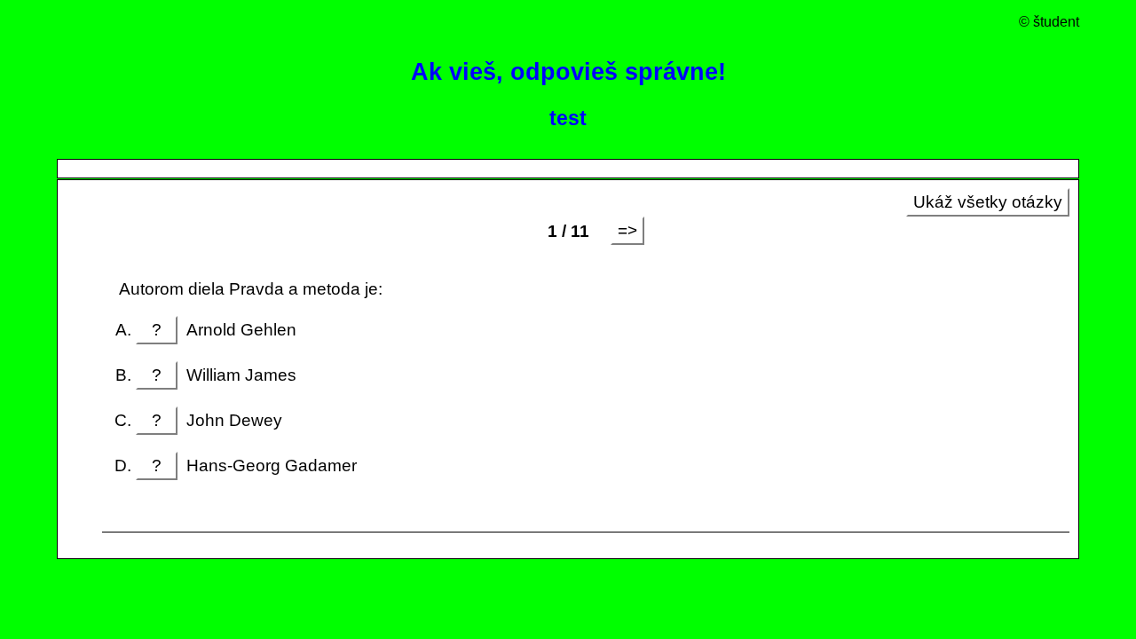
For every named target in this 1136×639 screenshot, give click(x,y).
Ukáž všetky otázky (987, 202)
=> (627, 230)
